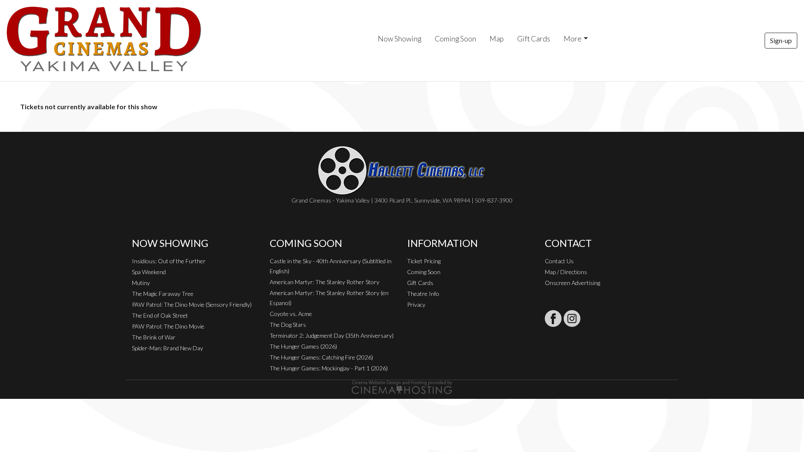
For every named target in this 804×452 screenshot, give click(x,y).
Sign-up (781, 40)
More (573, 38)
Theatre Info (423, 293)
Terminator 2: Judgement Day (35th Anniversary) (332, 335)
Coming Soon (455, 38)
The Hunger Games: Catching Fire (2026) (321, 357)
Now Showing (399, 38)
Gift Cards (533, 38)
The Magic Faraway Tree (162, 293)
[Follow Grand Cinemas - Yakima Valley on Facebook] (553, 318)
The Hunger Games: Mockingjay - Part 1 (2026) (329, 368)
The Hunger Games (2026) (303, 346)
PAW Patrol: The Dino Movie (168, 326)
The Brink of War (153, 337)
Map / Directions (566, 271)
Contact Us (559, 261)
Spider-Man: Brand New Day (167, 348)
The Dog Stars (288, 324)
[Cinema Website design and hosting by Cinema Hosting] (402, 386)
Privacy (416, 304)
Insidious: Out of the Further (169, 261)
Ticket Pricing (424, 261)
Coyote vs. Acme (291, 313)
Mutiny (141, 282)
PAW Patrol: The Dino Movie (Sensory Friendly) (192, 304)
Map (497, 38)
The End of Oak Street (160, 315)
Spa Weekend (149, 271)
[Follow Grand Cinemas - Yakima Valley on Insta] (572, 318)
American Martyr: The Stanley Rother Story (324, 281)
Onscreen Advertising (572, 282)
